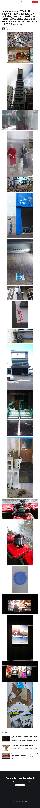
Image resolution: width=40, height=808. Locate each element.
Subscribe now (21, 785)
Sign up (20, 793)
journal (3, 8)
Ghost (26, 801)
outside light (20, 2)
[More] (9, 2)
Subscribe (35, 2)
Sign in (29, 2)
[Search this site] (26, 2)
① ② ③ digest (4, 2)
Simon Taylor (9, 27)
